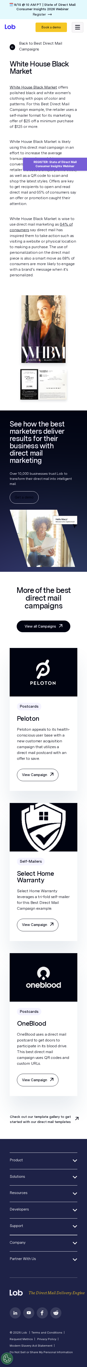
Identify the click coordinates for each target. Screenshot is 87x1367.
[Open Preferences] (7, 1358)
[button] (77, 27)
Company (18, 1242)
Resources (19, 1193)
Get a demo (24, 497)
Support (16, 1226)
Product (16, 1160)
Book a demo (51, 27)
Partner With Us (23, 1259)
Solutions (17, 1176)
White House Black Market (33, 87)
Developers (19, 1209)
